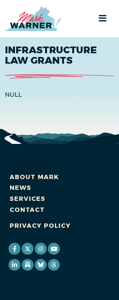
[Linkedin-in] (14, 265)
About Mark (34, 177)
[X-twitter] (27, 248)
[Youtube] (54, 248)
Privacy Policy (40, 225)
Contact (27, 209)
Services (27, 198)
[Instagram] (40, 248)
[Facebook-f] (14, 248)
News (20, 187)
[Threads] (54, 265)
